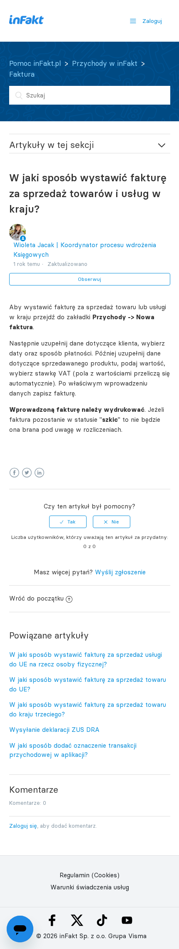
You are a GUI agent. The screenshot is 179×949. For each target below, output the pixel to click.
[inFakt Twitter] (77, 920)
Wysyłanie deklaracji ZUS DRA (54, 730)
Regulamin (75, 875)
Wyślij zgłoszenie (120, 572)
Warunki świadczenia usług (89, 887)
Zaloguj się (23, 825)
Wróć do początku (36, 598)
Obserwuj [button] (89, 279)
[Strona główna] (26, 22)
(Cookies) (105, 875)
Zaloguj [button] (152, 21)
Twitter (27, 473)
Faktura (22, 74)
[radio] (68, 522)
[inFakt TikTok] (102, 920)
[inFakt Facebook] (52, 920)
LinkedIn (39, 473)
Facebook (14, 473)
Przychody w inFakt (104, 63)
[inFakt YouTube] (127, 920)
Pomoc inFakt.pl (35, 63)
